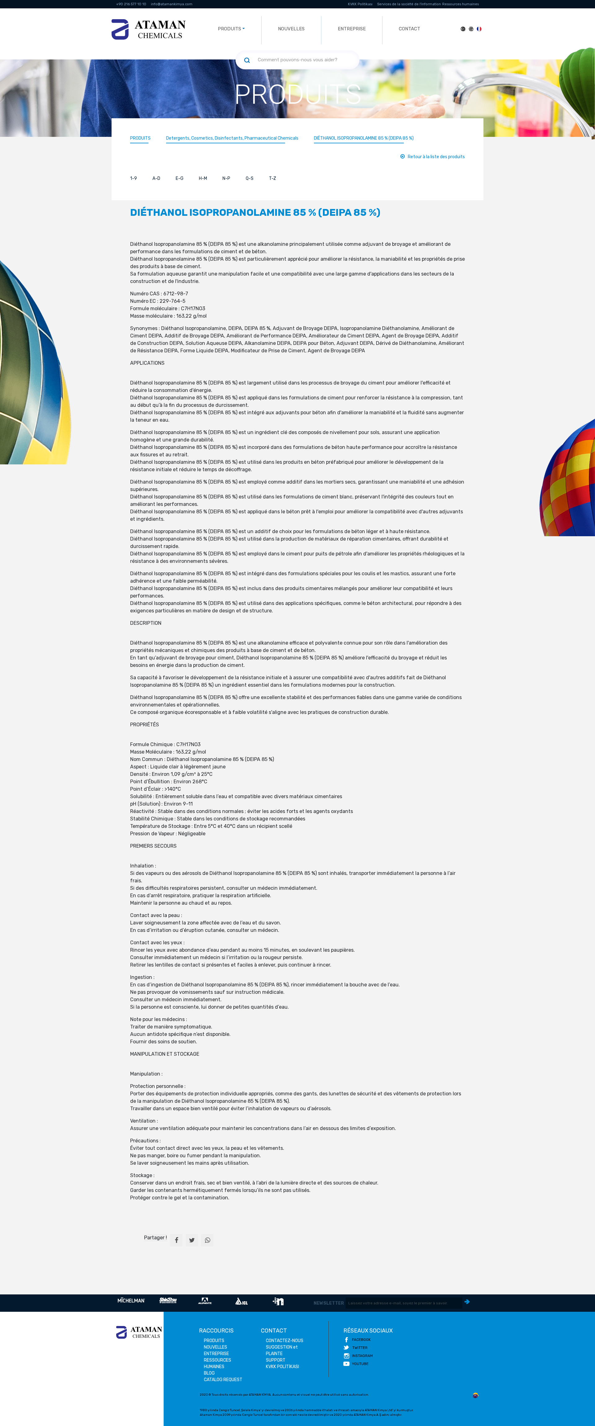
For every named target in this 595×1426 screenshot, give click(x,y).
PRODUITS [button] (229, 29)
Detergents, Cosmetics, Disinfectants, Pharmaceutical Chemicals (232, 138)
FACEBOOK (361, 1339)
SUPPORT (275, 1360)
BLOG (209, 1373)
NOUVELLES (291, 29)
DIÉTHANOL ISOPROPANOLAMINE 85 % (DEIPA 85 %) (364, 138)
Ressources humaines (460, 4)
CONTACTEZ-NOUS (284, 1340)
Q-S (249, 178)
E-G (179, 178)
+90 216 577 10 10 (131, 4)
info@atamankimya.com (171, 4)
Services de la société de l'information (409, 4)
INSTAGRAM (362, 1356)
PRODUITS (140, 138)
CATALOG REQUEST (223, 1379)
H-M (203, 178)
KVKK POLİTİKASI (282, 1366)
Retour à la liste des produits (436, 156)
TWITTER (360, 1348)
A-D (156, 178)
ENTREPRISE (352, 29)
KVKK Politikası (360, 4)
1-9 (133, 178)
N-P (226, 178)
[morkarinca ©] (476, 1396)
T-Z (272, 178)
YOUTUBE (360, 1364)
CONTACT (409, 29)
